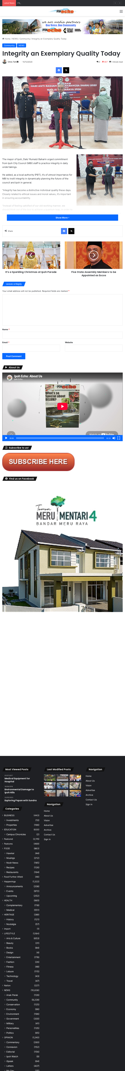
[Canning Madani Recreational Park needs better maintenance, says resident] (62, 882)
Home (7, 38)
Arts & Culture (13, 1042)
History (10, 1023)
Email (5, 342)
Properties (11, 929)
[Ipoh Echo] (62, 11)
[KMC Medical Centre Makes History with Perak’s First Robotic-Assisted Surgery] (62, 890)
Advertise (48, 929)
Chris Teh (12, 62)
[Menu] (121, 12)
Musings (10, 962)
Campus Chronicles (16, 938)
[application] (62, 407)
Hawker (10, 957)
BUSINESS (9, 919)
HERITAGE (9, 1019)
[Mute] (113, 438)
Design (9, 1056)
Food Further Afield (13, 981)
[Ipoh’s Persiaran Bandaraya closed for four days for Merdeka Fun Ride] (49, 897)
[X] (66, 70)
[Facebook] (59, 70)
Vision (47, 924)
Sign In (47, 943)
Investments (12, 924)
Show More (62, 217)
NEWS (15, 38)
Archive (47, 934)
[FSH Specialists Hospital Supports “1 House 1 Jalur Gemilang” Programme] (49, 890)
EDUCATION (10, 934)
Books (9, 1052)
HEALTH (8, 1004)
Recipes (10, 971)
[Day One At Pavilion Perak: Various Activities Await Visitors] (75, 882)
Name (6, 329)
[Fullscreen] (118, 438)
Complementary (14, 1009)
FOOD (7, 952)
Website (69, 342)
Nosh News (12, 967)
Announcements (14, 990)
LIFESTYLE (9, 1038)
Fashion (10, 1066)
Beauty (9, 1047)
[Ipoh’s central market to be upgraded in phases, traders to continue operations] (75, 897)
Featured (8, 943)
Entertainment (13, 1061)
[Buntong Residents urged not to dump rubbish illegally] (49, 882)
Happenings (10, 986)
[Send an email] (17, 62)
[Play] (6, 438)
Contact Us (49, 939)
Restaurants (12, 976)
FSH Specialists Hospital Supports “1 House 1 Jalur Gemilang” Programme (52, 3)
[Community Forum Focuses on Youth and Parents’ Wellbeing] (62, 897)
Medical (10, 1014)
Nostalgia (11, 1028)
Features (8, 948)
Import (7, 1033)
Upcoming (11, 1000)
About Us (48, 920)
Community (25, 38)
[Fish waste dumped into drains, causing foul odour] (75, 890)
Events (9, 995)
